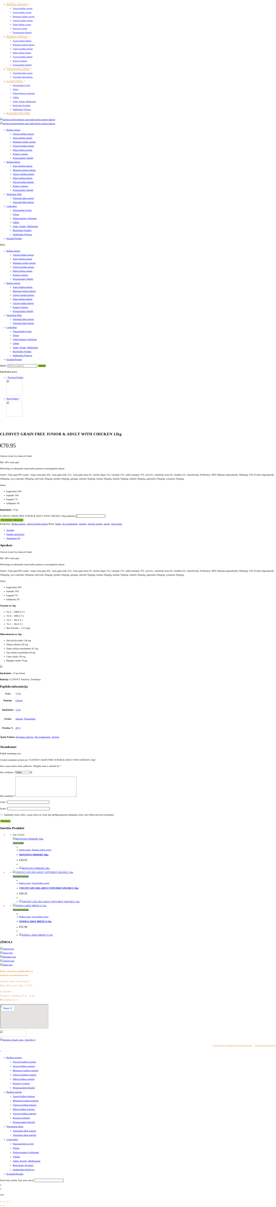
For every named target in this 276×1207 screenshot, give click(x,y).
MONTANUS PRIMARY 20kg (33, 855)
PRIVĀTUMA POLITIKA (265, 1045)
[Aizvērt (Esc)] (10, 1201)
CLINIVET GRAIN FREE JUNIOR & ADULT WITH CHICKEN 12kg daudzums (37, 516)
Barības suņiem (17, 4)
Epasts (4, 808)
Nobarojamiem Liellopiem (24, 93)
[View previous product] (6, 377)
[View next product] (19, 398)
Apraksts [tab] (10, 530)
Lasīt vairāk (18, 843)
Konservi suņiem (20, 28)
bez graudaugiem (70, 524)
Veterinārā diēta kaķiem (23, 77)
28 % (17, 728)
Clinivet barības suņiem (23, 20)
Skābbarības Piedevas (22, 109)
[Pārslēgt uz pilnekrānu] (4, 1201)
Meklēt (42, 366)
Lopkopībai (14, 81)
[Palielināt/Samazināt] (1, 1201)
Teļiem (15, 89)
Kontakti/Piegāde (18, 113)
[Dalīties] (7, 1201)
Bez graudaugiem (42, 737)
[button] (138, 245)
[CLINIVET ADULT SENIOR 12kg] (14, 395)
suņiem (106, 524)
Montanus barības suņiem (23, 16)
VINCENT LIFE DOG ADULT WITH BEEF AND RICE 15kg (48, 888)
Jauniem (19, 719)
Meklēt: (3, 366)
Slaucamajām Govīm (21, 85)
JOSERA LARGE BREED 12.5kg (35, 921)
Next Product (12, 398)
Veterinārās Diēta (18, 69)
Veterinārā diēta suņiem (23, 73)
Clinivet (19, 700)
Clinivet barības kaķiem (23, 49)
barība (58, 524)
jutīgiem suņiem (95, 524)
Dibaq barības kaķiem (22, 53)
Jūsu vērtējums (7, 772)
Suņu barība (116, 524)
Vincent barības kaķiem (22, 57)
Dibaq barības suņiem (22, 24)
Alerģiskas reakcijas (24, 737)
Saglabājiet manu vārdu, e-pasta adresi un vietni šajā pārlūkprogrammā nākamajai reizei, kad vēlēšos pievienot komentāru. (59, 815)
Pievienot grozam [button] (21, 876)
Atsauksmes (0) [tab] (13, 538)
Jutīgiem (55, 737)
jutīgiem (82, 524)
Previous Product (15, 377)
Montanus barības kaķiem (23, 45)
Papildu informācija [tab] (15, 534)
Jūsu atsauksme (7, 796)
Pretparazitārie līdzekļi (22, 32)
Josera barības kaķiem (22, 41)
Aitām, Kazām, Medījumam (24, 101)
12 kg (18, 710)
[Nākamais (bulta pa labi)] (4, 1205)
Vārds (3, 802)
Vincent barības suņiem (22, 8)
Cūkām (16, 97)
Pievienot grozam (12, 520)
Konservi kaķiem (20, 61)
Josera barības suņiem (22, 12)
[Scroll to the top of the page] (0, 1051)
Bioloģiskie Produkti (21, 105)
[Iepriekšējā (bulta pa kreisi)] (1, 1205)
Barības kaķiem (17, 36)
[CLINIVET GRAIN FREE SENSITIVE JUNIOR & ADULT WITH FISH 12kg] (14, 416)
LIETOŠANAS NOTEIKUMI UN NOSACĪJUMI (232, 1045)
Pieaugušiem (29, 719)
